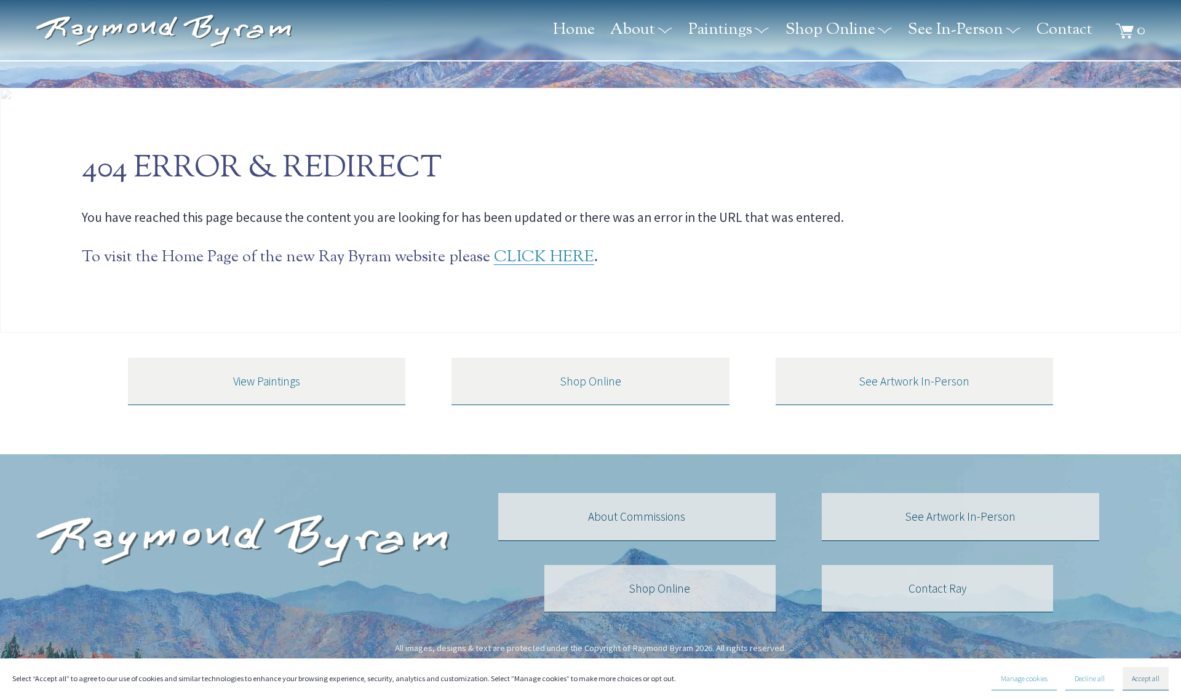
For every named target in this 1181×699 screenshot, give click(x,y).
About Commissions (636, 516)
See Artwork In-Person (914, 381)
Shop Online (590, 381)
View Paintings (266, 381)
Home (574, 31)
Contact (1064, 31)
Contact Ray (937, 588)
